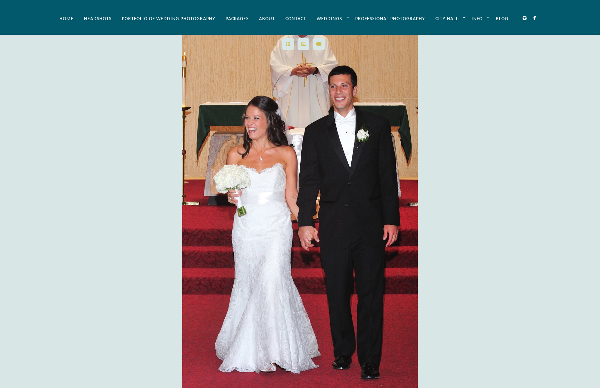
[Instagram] (524, 18)
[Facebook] (535, 18)
